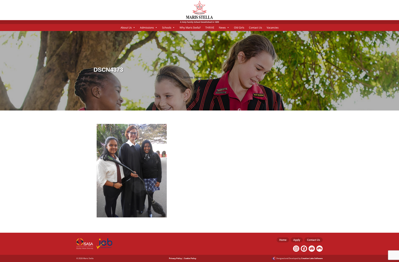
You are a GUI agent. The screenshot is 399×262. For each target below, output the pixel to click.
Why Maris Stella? (190, 27)
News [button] (222, 27)
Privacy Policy (175, 258)
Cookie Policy (190, 258)
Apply (296, 240)
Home (282, 240)
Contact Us (255, 27)
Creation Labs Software (312, 258)
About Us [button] (126, 27)
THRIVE (209, 27)
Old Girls (239, 27)
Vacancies (273, 27)
